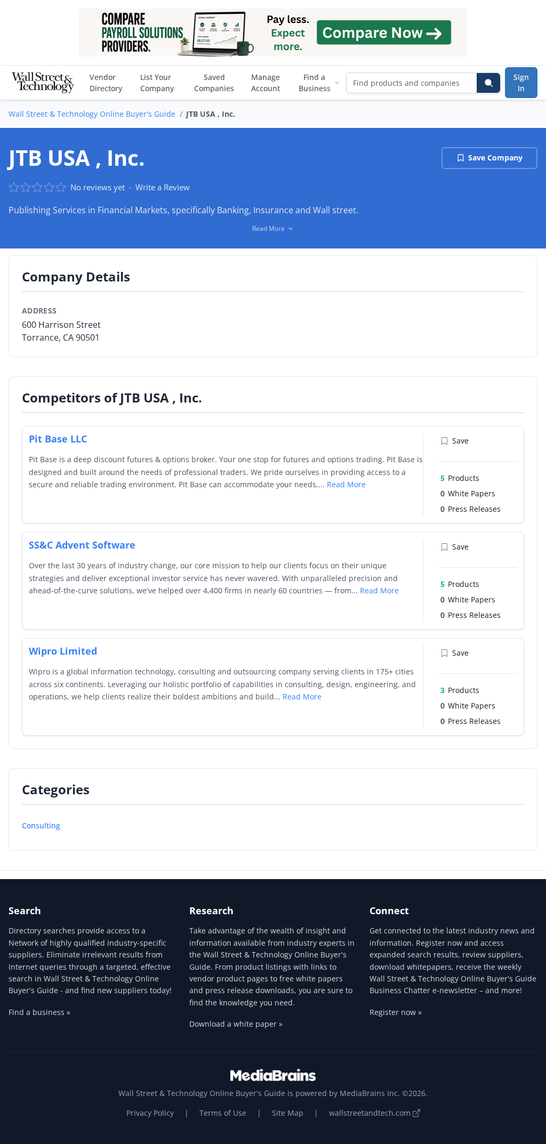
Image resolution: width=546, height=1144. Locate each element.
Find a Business (315, 82)
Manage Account (265, 82)
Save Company (495, 157)
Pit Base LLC (58, 438)
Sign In (521, 82)
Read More (346, 484)
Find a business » (39, 1012)
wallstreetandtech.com (371, 1113)
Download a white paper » (236, 1024)
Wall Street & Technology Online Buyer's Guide (92, 114)
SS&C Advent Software (82, 544)
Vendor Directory (106, 82)
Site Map (287, 1113)
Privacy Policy (150, 1113)
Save (460, 441)
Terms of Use (222, 1113)
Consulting (41, 825)
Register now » (396, 1012)
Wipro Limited (63, 650)
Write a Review (162, 187)
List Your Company (157, 82)
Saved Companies (214, 82)
